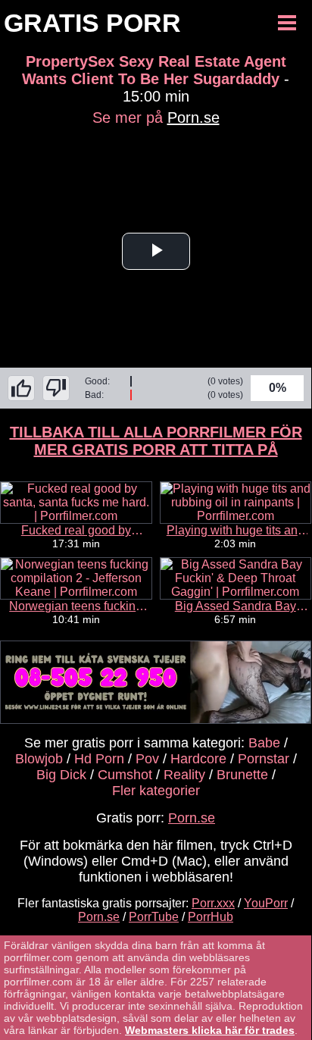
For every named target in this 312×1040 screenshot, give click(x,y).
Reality (184, 774)
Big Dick (61, 774)
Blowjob (39, 758)
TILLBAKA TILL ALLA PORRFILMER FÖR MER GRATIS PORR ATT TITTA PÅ (156, 441)
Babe (264, 742)
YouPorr (266, 903)
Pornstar (263, 758)
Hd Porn (99, 758)
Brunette (242, 774)
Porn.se (193, 117)
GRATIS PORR (92, 22)
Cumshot (125, 774)
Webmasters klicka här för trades (210, 1030)
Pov (147, 758)
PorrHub (210, 916)
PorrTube (154, 916)
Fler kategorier (156, 790)
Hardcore (198, 758)
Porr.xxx (213, 903)
